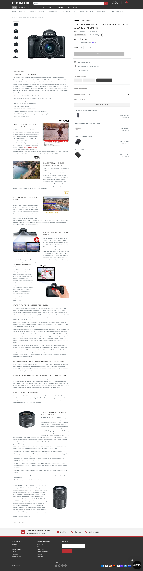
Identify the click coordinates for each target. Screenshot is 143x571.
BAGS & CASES (53, 11)
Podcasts (14, 559)
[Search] (106, 3)
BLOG (29, 7)
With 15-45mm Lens (89, 80)
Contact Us (40, 544)
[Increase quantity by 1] (90, 47)
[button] (137, 565)
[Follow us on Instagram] (62, 565)
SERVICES (51, 7)
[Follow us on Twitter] (59, 565)
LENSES (32, 11)
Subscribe (67, 551)
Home (13, 17)
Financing (39, 554)
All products (19, 17)
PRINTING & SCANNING (116, 11)
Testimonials (15, 554)
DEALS (68, 7)
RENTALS (21, 7)
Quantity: (76, 47)
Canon (75, 31)
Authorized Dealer (86, 20)
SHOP (14, 7)
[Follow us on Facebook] (56, 565)
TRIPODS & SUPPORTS (68, 11)
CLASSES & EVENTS (39, 7)
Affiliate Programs (16, 556)
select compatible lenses (30, 147)
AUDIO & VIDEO (100, 11)
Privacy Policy (40, 549)
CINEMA (41, 11)
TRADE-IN (60, 7)
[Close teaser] (132, 560)
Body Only (78, 80)
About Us (14, 544)
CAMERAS (21, 11)
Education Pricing (16, 546)
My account (115, 3)
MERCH (75, 7)
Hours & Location (16, 549)
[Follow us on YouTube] (65, 565)
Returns (39, 546)
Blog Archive (40, 556)
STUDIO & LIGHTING (85, 11)
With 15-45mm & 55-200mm (104, 80)
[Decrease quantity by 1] (81, 47)
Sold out (99, 53)
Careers (14, 551)
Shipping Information (42, 551)
